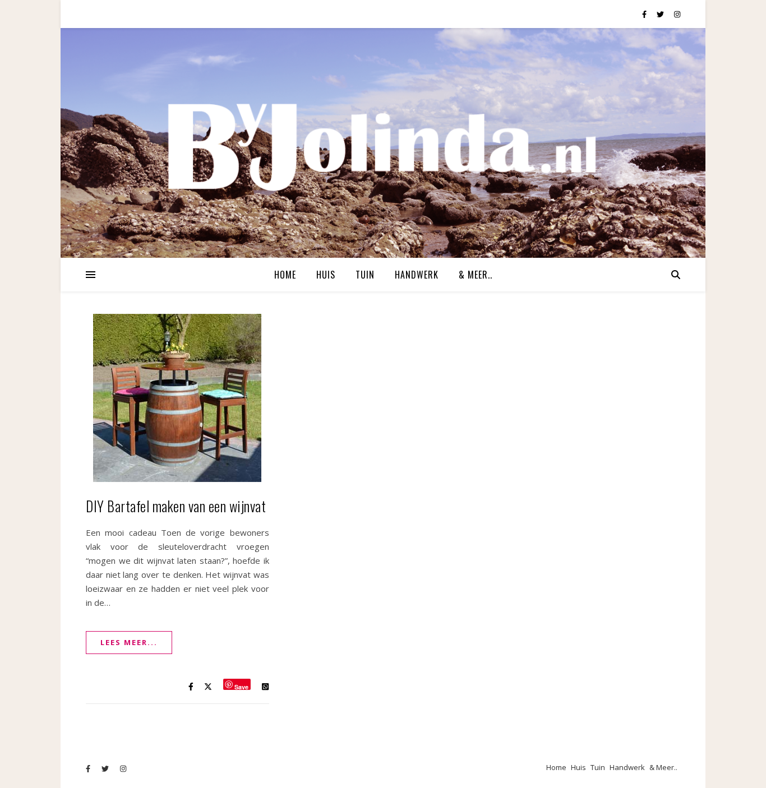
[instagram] (677, 14)
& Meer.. (475, 274)
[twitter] (661, 14)
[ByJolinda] (383, 143)
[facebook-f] (645, 14)
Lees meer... (129, 642)
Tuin (365, 274)
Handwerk (417, 274)
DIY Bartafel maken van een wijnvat (176, 505)
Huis (325, 274)
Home (285, 274)
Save (241, 686)
